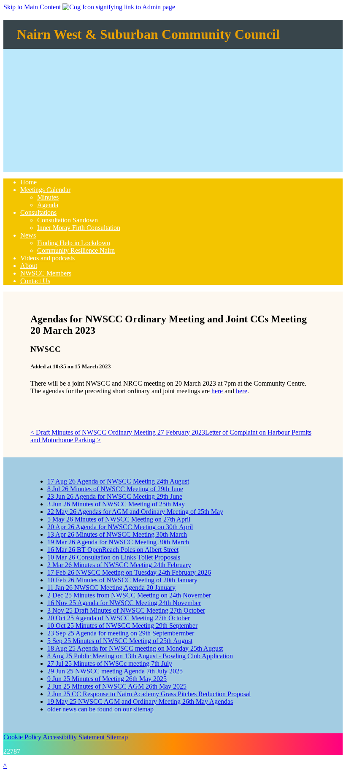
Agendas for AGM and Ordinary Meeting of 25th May (135, 511)
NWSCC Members (45, 273)
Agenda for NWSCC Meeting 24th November (124, 602)
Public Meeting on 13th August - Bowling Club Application (140, 655)
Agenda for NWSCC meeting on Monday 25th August (135, 648)
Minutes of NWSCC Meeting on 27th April (118, 519)
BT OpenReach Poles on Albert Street (112, 549)
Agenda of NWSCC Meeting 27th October (118, 618)
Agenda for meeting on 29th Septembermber (120, 633)
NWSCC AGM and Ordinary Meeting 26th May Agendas (140, 701)
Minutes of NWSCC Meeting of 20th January (122, 580)
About (28, 265)
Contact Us (35, 280)
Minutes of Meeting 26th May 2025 (107, 678)
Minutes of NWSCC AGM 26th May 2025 (117, 686)
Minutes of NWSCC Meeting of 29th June (115, 488)
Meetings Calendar (45, 189)
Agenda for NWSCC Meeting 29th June (114, 496)
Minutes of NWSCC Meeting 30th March (117, 534)
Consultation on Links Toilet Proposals (113, 557)
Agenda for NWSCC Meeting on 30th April (120, 526)
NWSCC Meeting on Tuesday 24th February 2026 (129, 572)
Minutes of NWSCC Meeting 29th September (122, 625)
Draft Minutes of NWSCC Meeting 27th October (126, 610)
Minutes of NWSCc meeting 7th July (109, 663)
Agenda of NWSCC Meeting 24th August (118, 481)
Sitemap (117, 737)
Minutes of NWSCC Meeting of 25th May (116, 504)
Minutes (48, 197)
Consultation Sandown (67, 220)
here (217, 391)
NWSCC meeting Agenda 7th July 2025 (115, 671)
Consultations (38, 212)
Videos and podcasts (47, 258)
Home (28, 182)
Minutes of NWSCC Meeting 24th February (119, 564)
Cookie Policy (22, 737)
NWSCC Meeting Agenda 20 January (111, 587)
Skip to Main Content (32, 7)
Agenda (47, 204)
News (28, 235)
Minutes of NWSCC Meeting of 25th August (119, 640)
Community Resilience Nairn (76, 250)
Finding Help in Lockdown (73, 242)
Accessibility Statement (74, 737)
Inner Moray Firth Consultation (78, 227)
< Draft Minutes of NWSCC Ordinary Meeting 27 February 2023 (117, 432)
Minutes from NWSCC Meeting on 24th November (129, 595)
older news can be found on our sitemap (100, 709)
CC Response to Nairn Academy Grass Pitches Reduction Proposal (149, 693)
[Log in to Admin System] (118, 7)
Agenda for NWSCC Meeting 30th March (118, 542)
